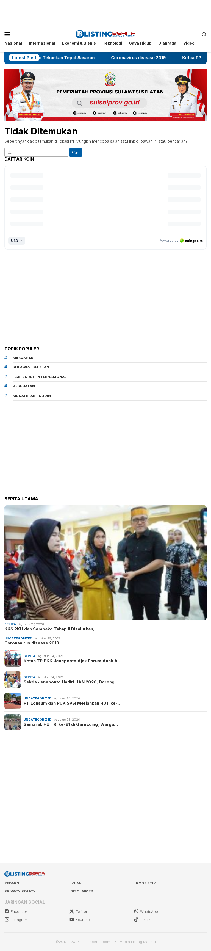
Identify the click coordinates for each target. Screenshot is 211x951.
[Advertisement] (105, 12)
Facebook (19, 911)
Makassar (23, 357)
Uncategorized (18, 638)
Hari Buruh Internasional (40, 376)
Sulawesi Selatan (31, 367)
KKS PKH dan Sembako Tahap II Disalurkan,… (51, 629)
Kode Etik (146, 883)
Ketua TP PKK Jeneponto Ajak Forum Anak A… (72, 660)
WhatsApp (149, 911)
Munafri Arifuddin (32, 395)
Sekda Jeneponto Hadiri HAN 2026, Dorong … (72, 682)
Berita (10, 624)
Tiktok (145, 919)
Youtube (83, 919)
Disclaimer (81, 891)
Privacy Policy (20, 891)
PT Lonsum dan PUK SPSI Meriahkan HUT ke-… (72, 703)
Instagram (19, 919)
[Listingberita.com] (106, 33)
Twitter (81, 911)
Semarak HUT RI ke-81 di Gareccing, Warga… (71, 724)
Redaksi (12, 883)
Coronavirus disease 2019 (111, 57)
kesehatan (24, 386)
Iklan (76, 883)
